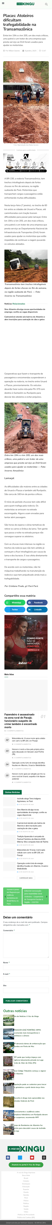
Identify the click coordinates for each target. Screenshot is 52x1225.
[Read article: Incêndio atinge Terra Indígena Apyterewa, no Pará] (9, 801)
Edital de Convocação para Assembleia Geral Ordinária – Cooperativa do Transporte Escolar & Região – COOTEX (33, 896)
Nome (6, 962)
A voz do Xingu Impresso (26, 1172)
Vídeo (26, 1212)
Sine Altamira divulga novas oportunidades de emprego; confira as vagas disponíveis (24, 310)
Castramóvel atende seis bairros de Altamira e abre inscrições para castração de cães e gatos (24, 318)
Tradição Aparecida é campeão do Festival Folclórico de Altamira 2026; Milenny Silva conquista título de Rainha (32, 839)
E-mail (6, 974)
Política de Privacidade (26, 1215)
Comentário (9, 930)
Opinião (26, 1195)
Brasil (26, 1178)
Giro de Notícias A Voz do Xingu (26, 1016)
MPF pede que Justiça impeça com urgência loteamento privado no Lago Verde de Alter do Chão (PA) (28, 1060)
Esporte (26, 1189)
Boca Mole (26, 1175)
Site (4, 985)
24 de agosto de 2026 (26, 832)
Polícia (26, 1201)
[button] (3, 3)
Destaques (26, 1184)
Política (26, 1203)
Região (26, 1206)
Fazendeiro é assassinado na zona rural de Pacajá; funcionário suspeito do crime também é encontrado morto (20, 720)
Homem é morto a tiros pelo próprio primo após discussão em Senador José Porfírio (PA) (28, 751)
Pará (26, 1198)
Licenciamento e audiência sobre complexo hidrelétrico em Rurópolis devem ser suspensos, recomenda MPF (30, 1114)
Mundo (26, 1192)
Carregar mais (26, 878)
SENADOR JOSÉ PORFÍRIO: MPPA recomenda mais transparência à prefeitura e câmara (27, 1033)
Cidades (26, 1181)
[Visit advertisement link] (26, 347)
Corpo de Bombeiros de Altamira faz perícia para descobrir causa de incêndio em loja (29, 1128)
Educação (26, 1186)
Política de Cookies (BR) (26, 1217)
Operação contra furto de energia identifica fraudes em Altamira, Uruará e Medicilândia (28, 764)
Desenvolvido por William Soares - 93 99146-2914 (26, 1223)
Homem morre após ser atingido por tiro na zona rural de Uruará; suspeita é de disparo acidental (28, 776)
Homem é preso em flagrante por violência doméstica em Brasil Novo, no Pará (13, 896)
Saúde (26, 1209)
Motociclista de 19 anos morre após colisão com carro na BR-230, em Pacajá (28, 739)
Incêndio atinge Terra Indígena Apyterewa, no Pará (29, 799)
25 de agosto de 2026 (26, 804)
